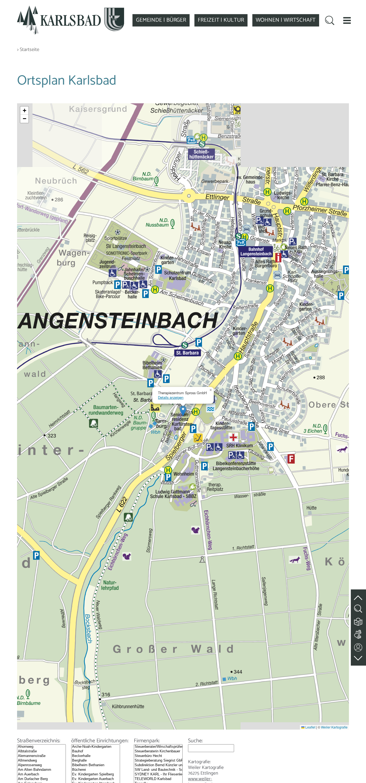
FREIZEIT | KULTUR (221, 20)
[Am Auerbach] (41, 774)
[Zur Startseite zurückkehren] (70, 8)
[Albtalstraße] (41, 751)
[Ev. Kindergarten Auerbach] (96, 779)
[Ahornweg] (41, 747)
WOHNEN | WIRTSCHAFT (286, 20)
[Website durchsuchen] (329, 21)
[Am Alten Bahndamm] (41, 770)
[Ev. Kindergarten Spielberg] (96, 774)
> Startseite (28, 49)
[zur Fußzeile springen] (358, 657)
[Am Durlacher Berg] (41, 779)
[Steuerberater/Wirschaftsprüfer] (158, 747)
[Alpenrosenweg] (41, 765)
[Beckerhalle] (96, 756)
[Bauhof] (96, 751)
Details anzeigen (170, 397)
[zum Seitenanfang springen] (358, 594)
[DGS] (358, 633)
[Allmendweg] (41, 760)
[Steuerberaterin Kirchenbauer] (158, 751)
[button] (347, 20)
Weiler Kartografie (334, 727)
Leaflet (310, 727)
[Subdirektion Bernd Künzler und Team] (158, 765)
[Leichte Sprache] (358, 620)
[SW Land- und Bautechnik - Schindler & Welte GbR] (158, 770)
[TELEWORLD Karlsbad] (158, 779)
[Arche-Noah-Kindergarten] (96, 747)
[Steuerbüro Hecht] (158, 756)
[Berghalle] (96, 760)
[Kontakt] (358, 646)
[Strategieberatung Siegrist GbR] (158, 760)
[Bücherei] (96, 770)
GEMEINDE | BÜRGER (161, 20)
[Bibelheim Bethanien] (96, 765)
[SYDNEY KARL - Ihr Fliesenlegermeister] (158, 774)
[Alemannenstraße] (41, 756)
